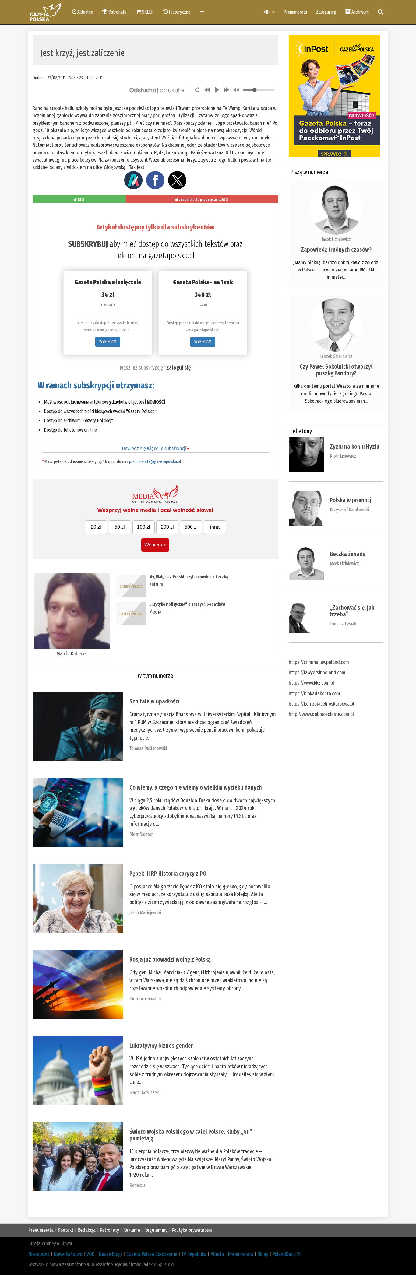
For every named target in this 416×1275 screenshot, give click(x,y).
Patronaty (109, 1230)
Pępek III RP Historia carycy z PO (167, 873)
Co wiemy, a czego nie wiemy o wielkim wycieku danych (195, 787)
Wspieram (155, 544)
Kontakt (65, 1230)
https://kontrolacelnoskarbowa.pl (321, 704)
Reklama (131, 1230)
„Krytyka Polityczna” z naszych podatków (187, 604)
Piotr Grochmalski (145, 999)
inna (215, 527)
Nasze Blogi (110, 1254)
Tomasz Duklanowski (148, 748)
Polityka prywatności (192, 1230)
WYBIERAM (107, 341)
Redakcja (137, 1185)
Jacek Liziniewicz (336, 239)
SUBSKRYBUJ (88, 244)
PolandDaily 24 (287, 1254)
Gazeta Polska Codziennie (151, 1254)
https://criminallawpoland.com (319, 662)
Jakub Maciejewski (145, 913)
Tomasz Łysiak (343, 624)
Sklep (263, 1254)
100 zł (143, 527)
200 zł (167, 527)
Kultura (156, 584)
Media (155, 612)
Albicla (217, 1254)
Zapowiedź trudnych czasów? (336, 249)
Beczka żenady (347, 554)
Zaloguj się (326, 12)
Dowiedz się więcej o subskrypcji (155, 448)
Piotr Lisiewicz (343, 456)
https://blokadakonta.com (314, 693)
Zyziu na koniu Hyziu (354, 446)
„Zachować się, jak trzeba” (352, 611)
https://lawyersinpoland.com (317, 672)
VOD (90, 1254)
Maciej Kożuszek (144, 1092)
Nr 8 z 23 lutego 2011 (86, 77)
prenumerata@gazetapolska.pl (155, 461)
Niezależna (39, 1254)
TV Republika (194, 1254)
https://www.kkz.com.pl (311, 683)
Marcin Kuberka (72, 653)
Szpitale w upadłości (154, 701)
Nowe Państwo (68, 1254)
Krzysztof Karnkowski (349, 510)
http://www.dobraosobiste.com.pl (321, 714)
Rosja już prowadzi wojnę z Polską (170, 959)
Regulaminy (155, 1230)
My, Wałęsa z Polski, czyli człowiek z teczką (188, 577)
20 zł (96, 527)
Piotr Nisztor (141, 834)
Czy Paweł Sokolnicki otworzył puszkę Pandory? (336, 370)
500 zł (191, 527)
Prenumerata (295, 12)
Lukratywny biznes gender (161, 1045)
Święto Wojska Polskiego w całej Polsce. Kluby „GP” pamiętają (190, 1135)
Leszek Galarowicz (336, 356)
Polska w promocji (351, 500)
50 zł (120, 527)
